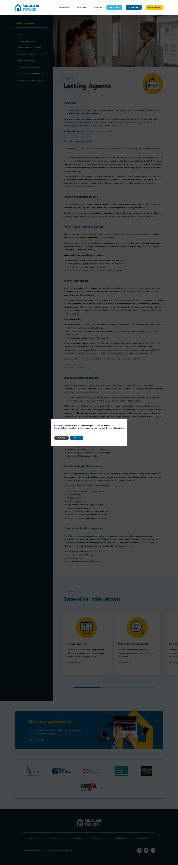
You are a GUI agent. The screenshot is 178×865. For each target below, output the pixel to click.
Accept (76, 438)
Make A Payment (154, 7)
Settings (61, 438)
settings (120, 428)
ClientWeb (134, 7)
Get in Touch (114, 7)
